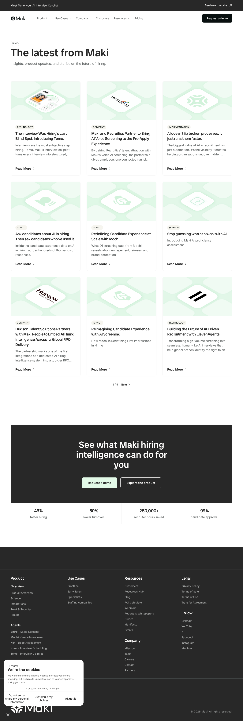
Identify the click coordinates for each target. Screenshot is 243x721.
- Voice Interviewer (27, 637)
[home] (18, 18)
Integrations (18, 603)
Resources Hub (134, 591)
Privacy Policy (190, 586)
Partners (130, 670)
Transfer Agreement (194, 602)
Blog (127, 597)
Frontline (73, 586)
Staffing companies (80, 602)
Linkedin (186, 620)
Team (128, 653)
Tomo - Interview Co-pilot (27, 653)
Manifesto (131, 624)
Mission (130, 648)
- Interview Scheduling (29, 648)
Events (129, 630)
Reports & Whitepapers (139, 613)
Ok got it (70, 698)
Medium (186, 648)
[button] (8, 714)
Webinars (130, 608)
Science (16, 598)
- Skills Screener (25, 631)
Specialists (75, 597)
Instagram (187, 642)
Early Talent (75, 591)
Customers (102, 18)
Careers (129, 659)
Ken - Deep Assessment (26, 642)
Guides (129, 619)
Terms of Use (189, 597)
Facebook (187, 637)
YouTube (186, 626)
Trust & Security (21, 609)
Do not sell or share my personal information (17, 699)
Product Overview (22, 592)
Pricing (139, 18)
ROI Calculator (134, 602)
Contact (129, 664)
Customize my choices (44, 698)
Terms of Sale (190, 591)
